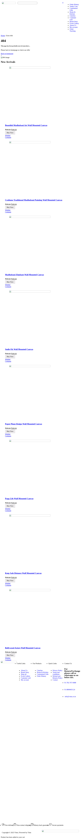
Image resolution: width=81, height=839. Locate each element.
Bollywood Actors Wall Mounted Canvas (22, 648)
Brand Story (74, 21)
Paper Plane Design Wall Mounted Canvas (23, 424)
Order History (74, 4)
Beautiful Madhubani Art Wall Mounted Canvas (26, 125)
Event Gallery (74, 23)
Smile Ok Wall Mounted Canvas (19, 349)
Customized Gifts (42, 674)
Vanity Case (74, 6)
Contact (55, 680)
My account (74, 27)
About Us (73, 25)
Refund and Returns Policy (57, 677)
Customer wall (26, 678)
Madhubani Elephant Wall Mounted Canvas (24, 275)
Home (3, 36)
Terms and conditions (56, 673)
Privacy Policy (57, 670)
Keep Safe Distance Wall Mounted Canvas (23, 573)
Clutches (72, 16)
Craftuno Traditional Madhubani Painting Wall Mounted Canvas (33, 200)
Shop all (23, 674)
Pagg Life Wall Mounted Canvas (19, 498)
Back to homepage (7, 54)
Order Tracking (73, 30)
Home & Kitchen (72, 13)
